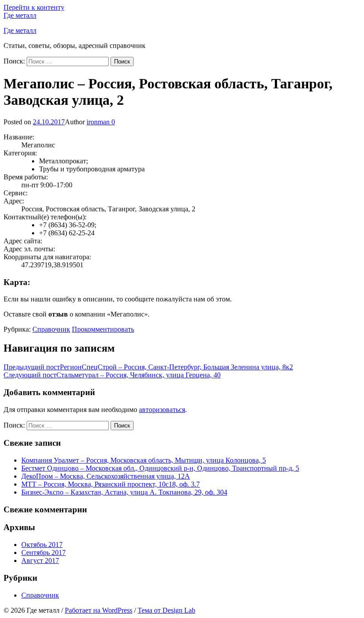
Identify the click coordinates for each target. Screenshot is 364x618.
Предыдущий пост (148, 367)
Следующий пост (112, 375)
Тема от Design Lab (166, 610)
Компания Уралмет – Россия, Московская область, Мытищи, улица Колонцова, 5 (143, 460)
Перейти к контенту (34, 7)
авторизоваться (162, 409)
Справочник (51, 329)
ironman (98, 122)
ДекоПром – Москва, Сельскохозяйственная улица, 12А (105, 476)
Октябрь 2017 (42, 544)
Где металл (20, 15)
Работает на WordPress (98, 610)
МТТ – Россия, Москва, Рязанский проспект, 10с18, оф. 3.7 (110, 484)
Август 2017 (40, 560)
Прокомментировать (103, 329)
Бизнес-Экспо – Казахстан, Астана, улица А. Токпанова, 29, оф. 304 (124, 492)
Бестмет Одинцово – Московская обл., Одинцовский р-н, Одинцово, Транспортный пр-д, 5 (160, 468)
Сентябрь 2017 (43, 552)
